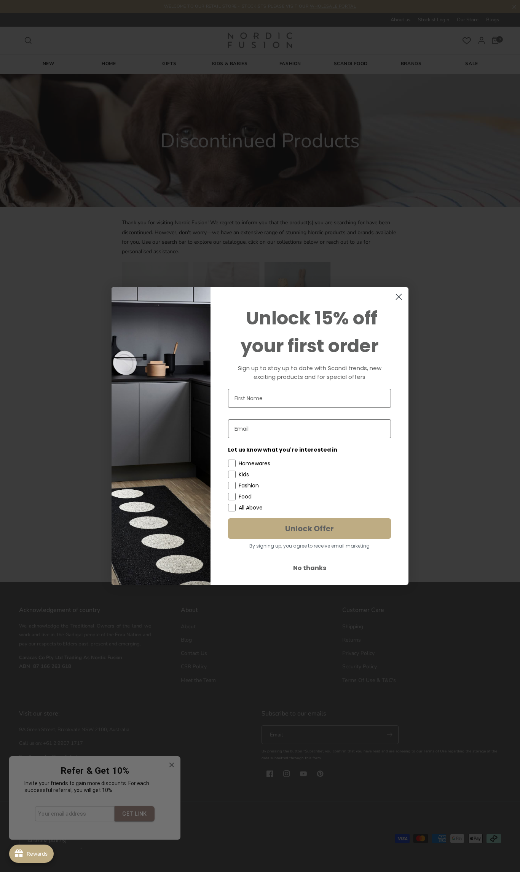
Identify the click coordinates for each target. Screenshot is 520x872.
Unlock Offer (309, 528)
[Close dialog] (398, 296)
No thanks (309, 568)
